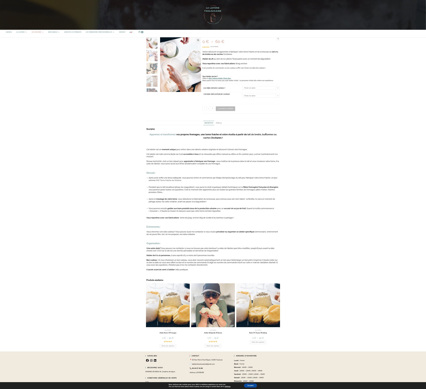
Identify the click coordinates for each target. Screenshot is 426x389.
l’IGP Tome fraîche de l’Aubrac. (169, 180)
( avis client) (214, 46)
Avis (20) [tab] (219, 123)
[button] (198, 40)
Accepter (250, 385)
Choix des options (167, 346)
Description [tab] (208, 123)
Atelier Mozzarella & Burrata (213, 333)
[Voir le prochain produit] (278, 38)
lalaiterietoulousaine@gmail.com (203, 364)
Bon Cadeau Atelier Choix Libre (220, 78)
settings (227, 387)
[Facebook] (147, 360)
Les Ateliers (168, 330)
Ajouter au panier (225, 108)
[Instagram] (151, 360)
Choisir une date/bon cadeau (216, 94)
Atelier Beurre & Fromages (167, 333)
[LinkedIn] (155, 360)
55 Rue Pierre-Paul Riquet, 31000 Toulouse (207, 360)
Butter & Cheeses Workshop (258, 333)
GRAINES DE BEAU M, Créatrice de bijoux (160, 371)
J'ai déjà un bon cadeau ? (214, 88)
